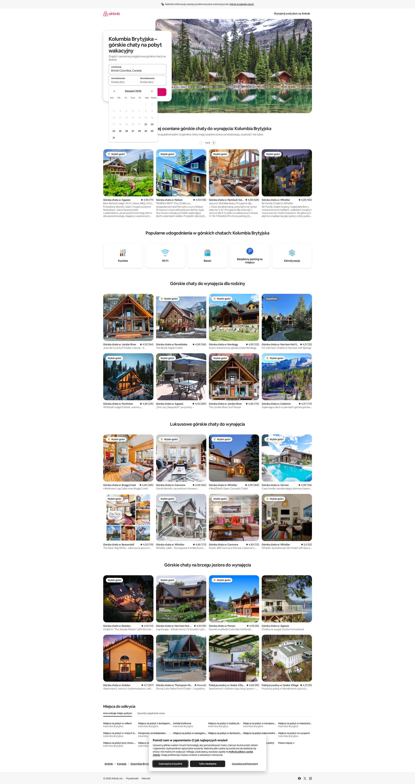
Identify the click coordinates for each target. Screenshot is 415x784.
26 (126, 131)
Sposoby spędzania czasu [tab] (151, 713)
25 (120, 131)
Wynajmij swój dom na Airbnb (292, 13)
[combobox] (137, 71)
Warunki (146, 778)
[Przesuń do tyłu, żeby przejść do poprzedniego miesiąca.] (114, 91)
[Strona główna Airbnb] (111, 13)
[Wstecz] (201, 142)
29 (145, 131)
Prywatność (132, 778)
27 (133, 131)
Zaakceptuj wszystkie (170, 763)
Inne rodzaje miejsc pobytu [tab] (117, 713)
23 (152, 124)
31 (114, 137)
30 (152, 131)
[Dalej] (213, 142)
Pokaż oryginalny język (242, 4)
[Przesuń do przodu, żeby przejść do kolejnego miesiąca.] (152, 91)
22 (145, 124)
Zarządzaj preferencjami (245, 763)
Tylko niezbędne (207, 763)
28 (139, 131)
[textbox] (123, 82)
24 (114, 131)
